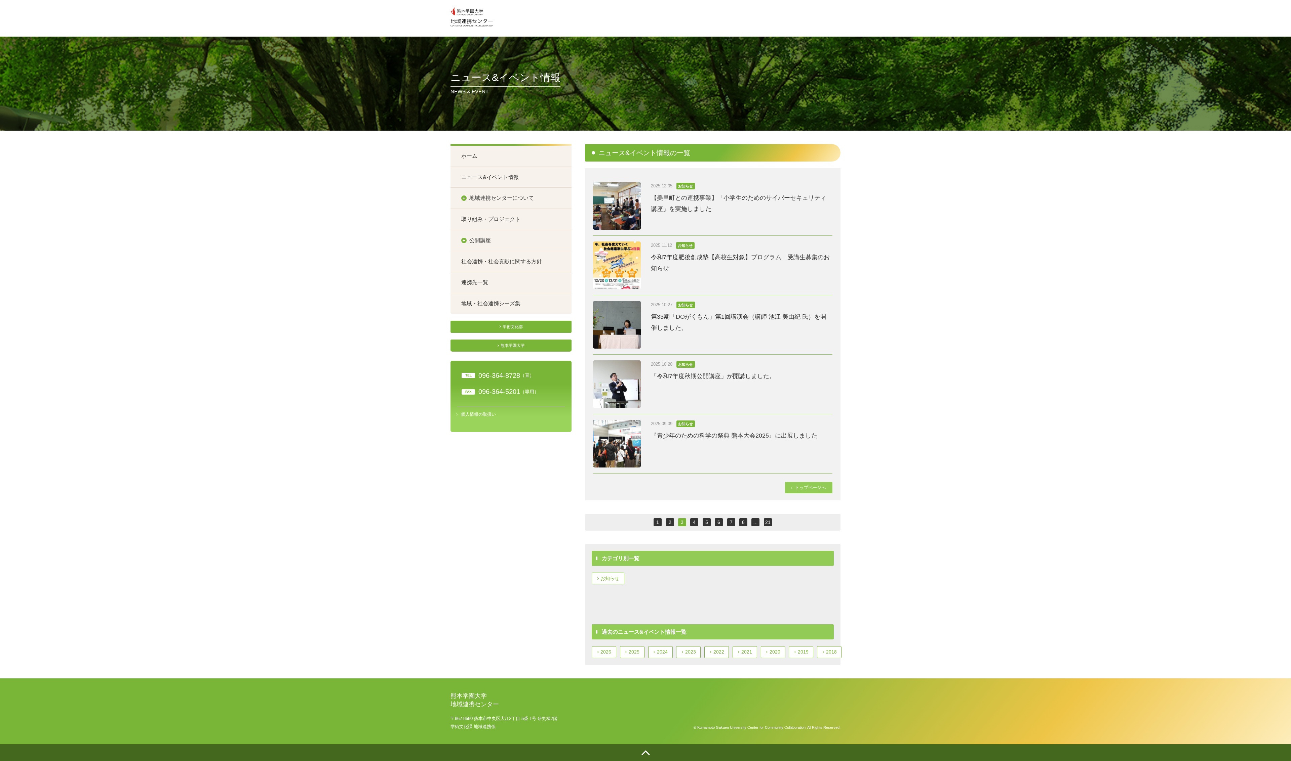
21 (768, 522)
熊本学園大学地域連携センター (472, 17)
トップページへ (810, 487)
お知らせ (609, 578)
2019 (803, 652)
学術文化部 (513, 326)
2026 (605, 652)
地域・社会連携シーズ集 (490, 303)
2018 (831, 652)
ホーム (469, 156)
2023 (690, 652)
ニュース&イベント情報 (490, 177)
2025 (634, 652)
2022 (718, 652)
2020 (775, 652)
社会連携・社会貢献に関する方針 (501, 261)
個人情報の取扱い (478, 414)
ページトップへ (645, 753)
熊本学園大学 (513, 345)
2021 (746, 652)
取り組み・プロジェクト (490, 219)
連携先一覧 (474, 282)
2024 (662, 652)
